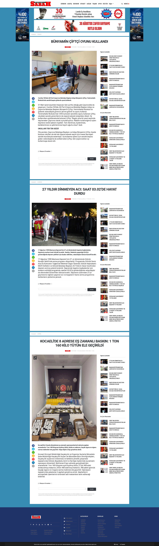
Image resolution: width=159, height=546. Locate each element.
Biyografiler (118, 523)
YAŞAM (94, 4)
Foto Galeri (69, 518)
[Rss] (46, 524)
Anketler (117, 522)
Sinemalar (100, 531)
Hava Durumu (101, 520)
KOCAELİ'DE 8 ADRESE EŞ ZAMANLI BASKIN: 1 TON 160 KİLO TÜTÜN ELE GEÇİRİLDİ (117, 132)
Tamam (123, 544)
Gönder (92, 158)
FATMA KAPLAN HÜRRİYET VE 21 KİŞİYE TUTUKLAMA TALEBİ (117, 158)
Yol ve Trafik (101, 522)
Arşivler (68, 527)
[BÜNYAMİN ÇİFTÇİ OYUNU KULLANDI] (64, 72)
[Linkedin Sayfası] (43, 524)
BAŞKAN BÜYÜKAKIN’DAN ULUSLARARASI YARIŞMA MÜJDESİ (116, 86)
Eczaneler (100, 525)
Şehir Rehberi (101, 534)
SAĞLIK (89, 4)
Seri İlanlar (100, 533)
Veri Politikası (34, 534)
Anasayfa (33, 34)
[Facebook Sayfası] (31, 524)
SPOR (100, 4)
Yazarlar (68, 524)
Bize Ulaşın (69, 534)
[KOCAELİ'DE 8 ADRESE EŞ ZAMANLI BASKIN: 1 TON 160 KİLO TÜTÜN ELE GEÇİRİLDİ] (64, 397)
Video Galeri (69, 521)
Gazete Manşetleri (102, 536)
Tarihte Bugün (101, 529)
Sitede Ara (117, 520)
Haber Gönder (47, 534)
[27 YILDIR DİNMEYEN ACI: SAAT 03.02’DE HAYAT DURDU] (64, 224)
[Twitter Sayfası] (34, 524)
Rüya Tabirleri (118, 525)
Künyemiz (68, 530)
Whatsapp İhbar (48, 532)
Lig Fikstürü (101, 527)
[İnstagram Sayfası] (37, 524)
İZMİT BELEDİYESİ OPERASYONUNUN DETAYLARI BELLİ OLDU (117, 118)
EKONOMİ (76, 4)
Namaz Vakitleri (102, 523)
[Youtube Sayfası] (40, 524)
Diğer (111, 4)
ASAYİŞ (69, 4)
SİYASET (82, 4)
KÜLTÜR (105, 4)
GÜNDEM (63, 4)
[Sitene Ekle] (52, 524)
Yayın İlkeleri (34, 532)
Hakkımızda (34, 530)
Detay (116, 544)
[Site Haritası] (49, 524)
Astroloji (117, 527)
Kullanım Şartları (48, 530)
